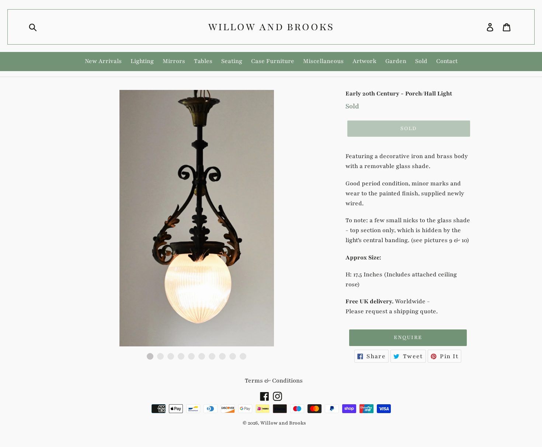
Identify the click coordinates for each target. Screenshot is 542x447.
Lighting (142, 61)
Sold (421, 61)
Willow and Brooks (271, 27)
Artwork (364, 61)
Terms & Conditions (274, 381)
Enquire (408, 337)
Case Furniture (272, 61)
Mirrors (174, 61)
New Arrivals (103, 61)
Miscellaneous (323, 61)
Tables (203, 61)
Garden (395, 61)
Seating (231, 61)
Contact (447, 61)
